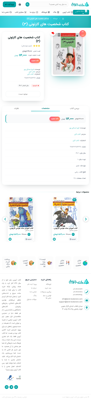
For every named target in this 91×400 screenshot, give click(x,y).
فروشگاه (55, 18)
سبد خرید (48, 288)
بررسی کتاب (74, 108)
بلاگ (34, 295)
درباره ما (33, 288)
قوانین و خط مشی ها (47, 296)
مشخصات (46, 108)
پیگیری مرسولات (45, 292)
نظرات (16, 108)
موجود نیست (22, 94)
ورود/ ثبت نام (31, 284)
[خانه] (63, 18)
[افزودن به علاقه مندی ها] (53, 33)
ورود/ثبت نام (9, 4)
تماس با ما (33, 292)
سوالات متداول (31, 299)
